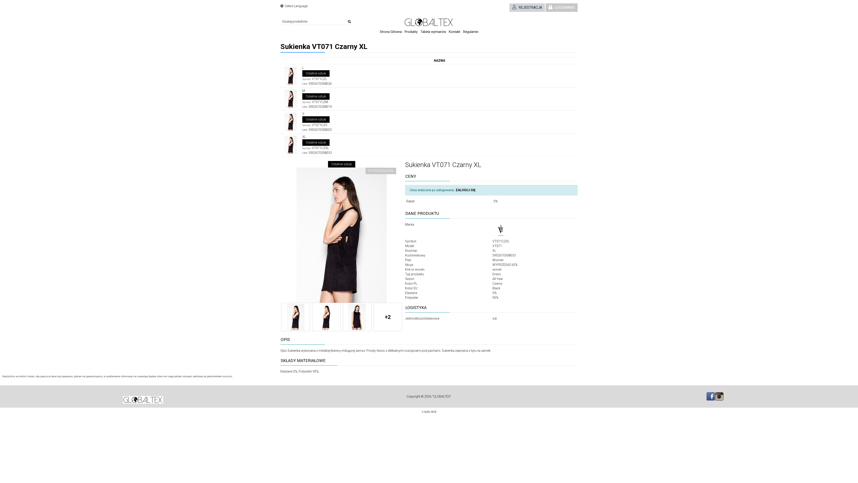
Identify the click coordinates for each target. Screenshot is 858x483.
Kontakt (454, 32)
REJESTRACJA (530, 7)
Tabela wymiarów (433, 32)
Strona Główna (391, 32)
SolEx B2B (430, 411)
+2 (388, 317)
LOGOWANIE (565, 7)
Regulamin (470, 32)
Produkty (411, 32)
